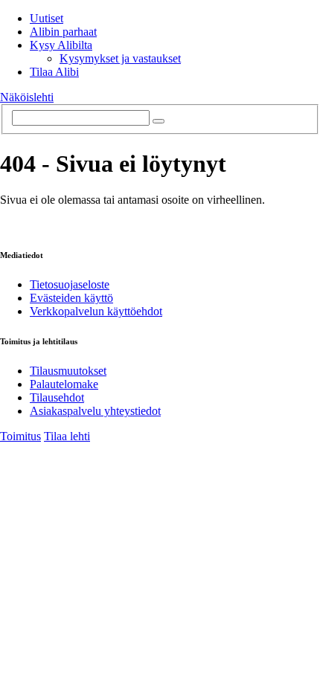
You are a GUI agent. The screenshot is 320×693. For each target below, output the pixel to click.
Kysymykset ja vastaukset (120, 58)
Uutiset (46, 18)
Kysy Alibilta (61, 45)
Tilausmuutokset (68, 370)
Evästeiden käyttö (71, 297)
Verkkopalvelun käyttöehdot (96, 311)
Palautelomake (64, 384)
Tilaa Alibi (54, 71)
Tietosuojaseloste (69, 284)
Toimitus (20, 436)
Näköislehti (27, 97)
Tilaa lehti (67, 436)
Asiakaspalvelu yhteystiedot (95, 410)
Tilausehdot (57, 397)
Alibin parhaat (63, 31)
